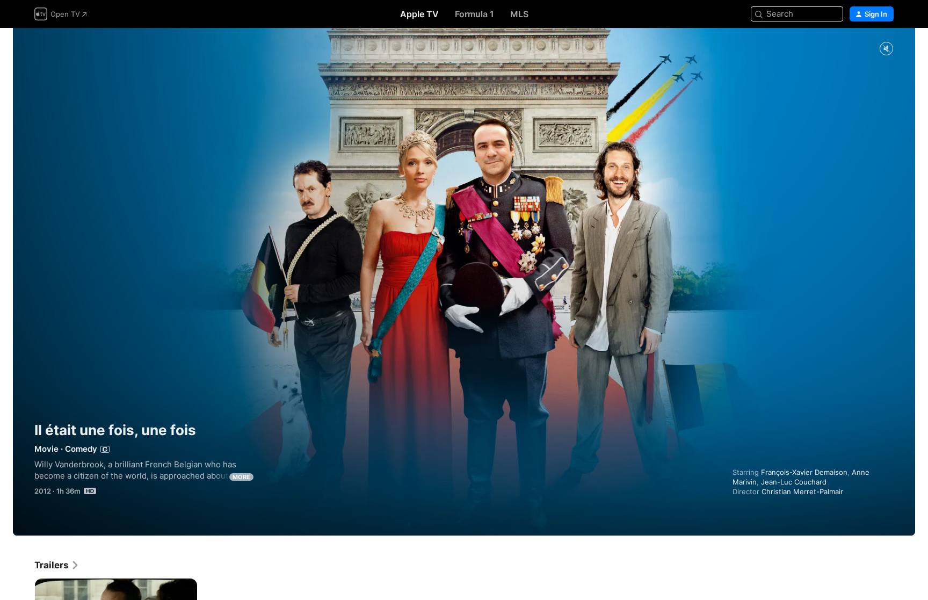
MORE (241, 477)
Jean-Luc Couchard (794, 482)
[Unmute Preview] (886, 49)
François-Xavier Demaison (804, 472)
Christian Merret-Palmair (802, 491)
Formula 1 (474, 14)
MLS (519, 14)
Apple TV (419, 14)
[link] (56, 565)
